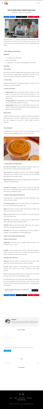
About (11, 398)
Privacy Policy (22, 398)
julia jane (22, 12)
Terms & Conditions (21, 399)
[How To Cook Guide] (6, 3)
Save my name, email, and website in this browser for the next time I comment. (19, 347)
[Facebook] (20, 394)
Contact (15, 398)
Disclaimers (29, 398)
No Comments (28, 12)
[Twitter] (23, 394)
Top (21, 406)
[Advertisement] (21, 377)
